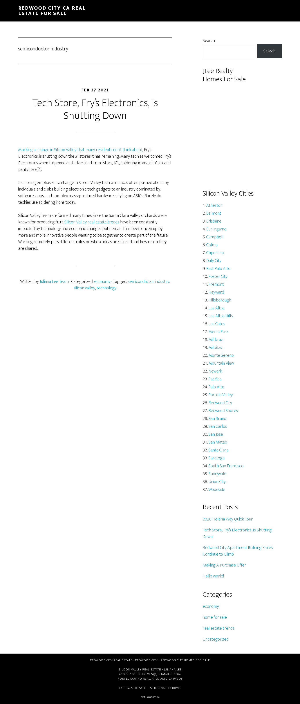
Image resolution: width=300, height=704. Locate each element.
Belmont (213, 213)
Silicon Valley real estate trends (91, 222)
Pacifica (214, 379)
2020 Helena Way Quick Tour (228, 519)
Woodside (216, 489)
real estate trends (218, 628)
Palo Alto (216, 387)
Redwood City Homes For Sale (185, 660)
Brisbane (213, 221)
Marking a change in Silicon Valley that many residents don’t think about (80, 149)
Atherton (214, 205)
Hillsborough (219, 300)
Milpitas (215, 347)
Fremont (216, 284)
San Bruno (217, 418)
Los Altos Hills (220, 316)
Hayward (216, 292)
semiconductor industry (148, 281)
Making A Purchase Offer (224, 565)
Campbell (214, 237)
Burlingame (216, 229)
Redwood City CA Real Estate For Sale (52, 11)
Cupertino (215, 253)
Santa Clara (218, 450)
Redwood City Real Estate (111, 660)
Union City (217, 481)
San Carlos (217, 426)
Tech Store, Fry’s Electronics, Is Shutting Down (95, 109)
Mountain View (221, 363)
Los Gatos (216, 324)
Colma (211, 245)
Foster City (218, 276)
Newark (215, 371)
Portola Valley (220, 395)
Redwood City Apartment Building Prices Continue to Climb (238, 551)
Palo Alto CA (162, 678)
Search (209, 40)
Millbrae (215, 339)
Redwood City (220, 402)
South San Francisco (225, 466)
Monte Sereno (221, 355)
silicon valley (84, 288)
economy (102, 281)
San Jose (215, 434)
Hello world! (213, 576)
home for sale (215, 617)
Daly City (213, 260)
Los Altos (216, 308)
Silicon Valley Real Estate (140, 669)
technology (107, 288)
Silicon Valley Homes (165, 688)
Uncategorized (216, 639)
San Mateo (217, 442)
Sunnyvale (217, 474)
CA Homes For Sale (132, 688)
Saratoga (216, 458)
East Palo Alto (218, 268)
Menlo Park (218, 331)
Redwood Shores (223, 410)
